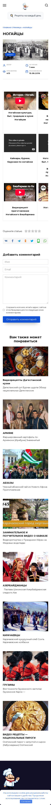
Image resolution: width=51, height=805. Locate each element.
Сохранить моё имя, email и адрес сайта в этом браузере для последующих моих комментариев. (26, 310)
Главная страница (12, 28)
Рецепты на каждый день (28, 15)
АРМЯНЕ (8, 433)
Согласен (26, 801)
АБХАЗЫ (8, 482)
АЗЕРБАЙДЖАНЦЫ (15, 585)
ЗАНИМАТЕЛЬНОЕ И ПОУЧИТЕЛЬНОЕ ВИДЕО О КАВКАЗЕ (25, 534)
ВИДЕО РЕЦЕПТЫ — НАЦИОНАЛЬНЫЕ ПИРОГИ (19, 736)
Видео (10, 55)
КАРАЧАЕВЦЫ (11, 635)
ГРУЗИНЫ (9, 684)
